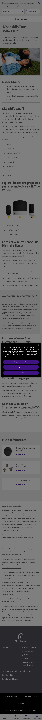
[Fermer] (38, 345)
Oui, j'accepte (21, 372)
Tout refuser (21, 367)
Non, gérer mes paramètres (21, 362)
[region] (21, 360)
